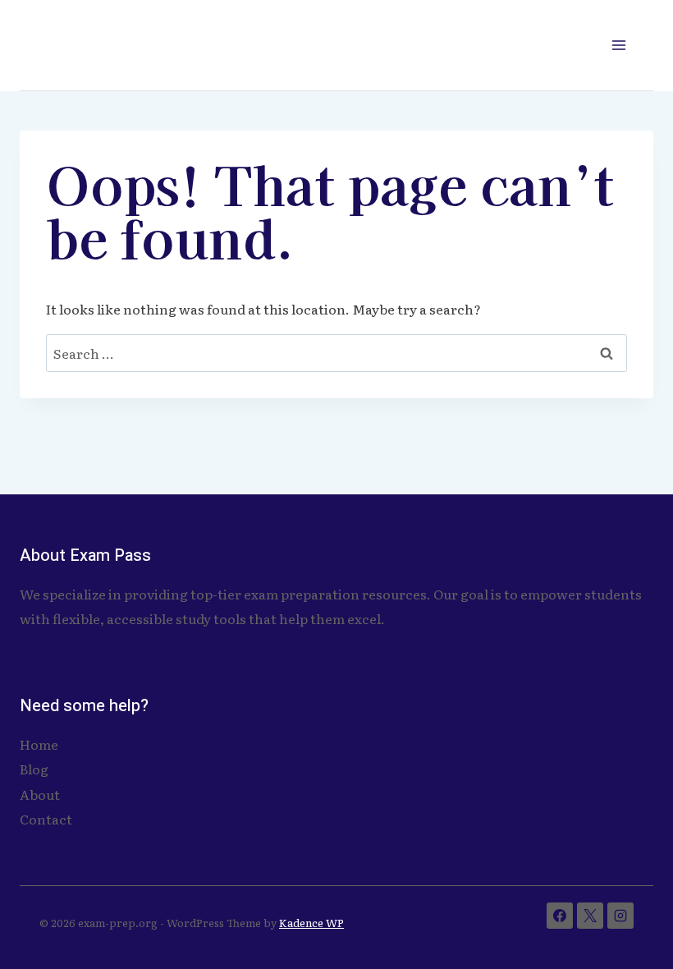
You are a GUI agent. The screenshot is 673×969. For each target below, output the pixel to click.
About (40, 794)
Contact (46, 819)
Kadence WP (311, 922)
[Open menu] (618, 44)
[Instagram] (620, 915)
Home (39, 744)
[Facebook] (560, 915)
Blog (34, 768)
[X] (590, 915)
